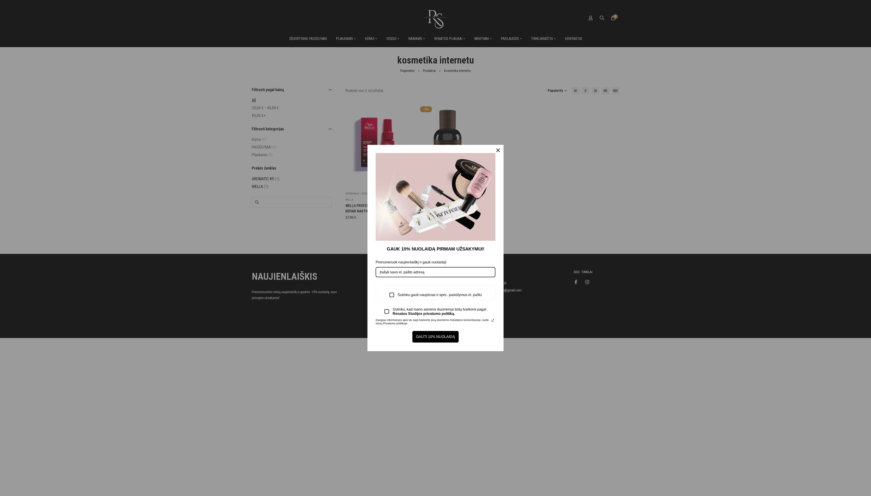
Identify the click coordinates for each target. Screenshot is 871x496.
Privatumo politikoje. (395, 323)
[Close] (498, 150)
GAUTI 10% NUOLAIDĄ (435, 337)
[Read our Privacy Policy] (492, 320)
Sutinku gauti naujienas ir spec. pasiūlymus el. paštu (440, 295)
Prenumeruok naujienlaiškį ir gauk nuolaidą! (411, 262)
